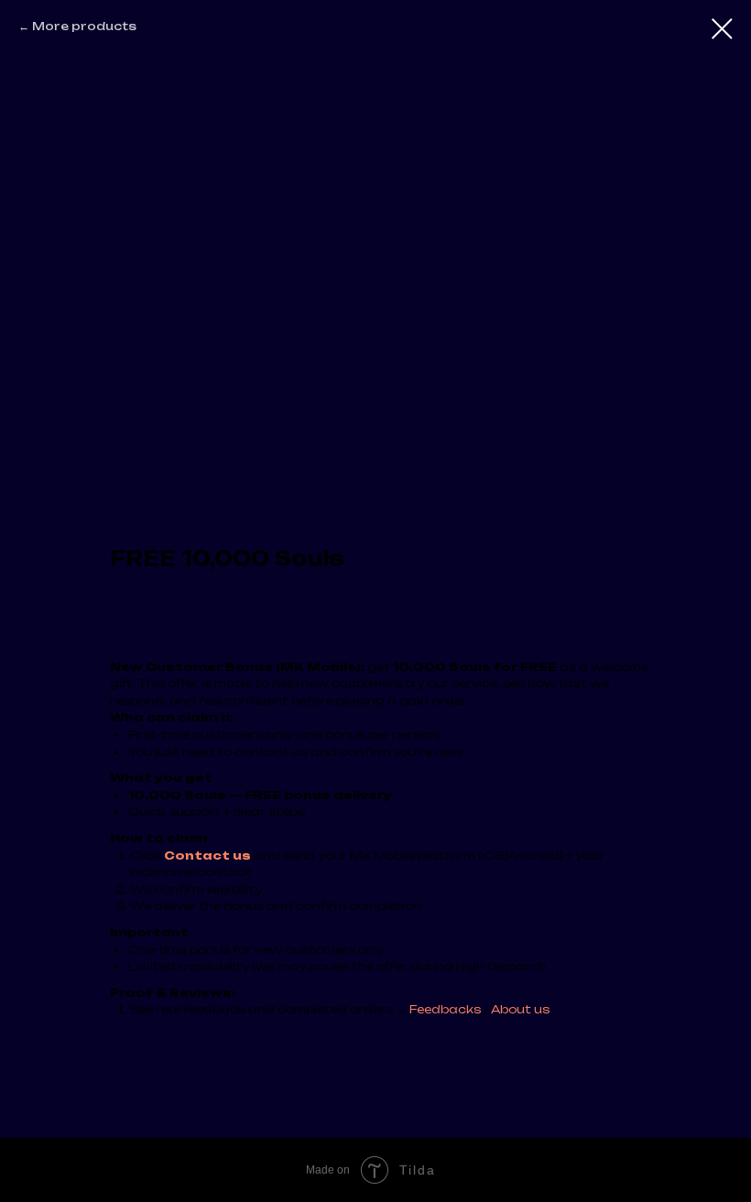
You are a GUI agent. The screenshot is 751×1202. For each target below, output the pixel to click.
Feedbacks (446, 1009)
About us (520, 1009)
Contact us (207, 855)
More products (84, 26)
